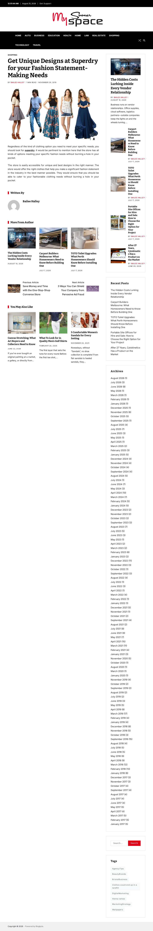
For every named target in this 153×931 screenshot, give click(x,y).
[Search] (144, 40)
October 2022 (118, 569)
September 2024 (120, 471)
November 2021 (119, 611)
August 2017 (117, 794)
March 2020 (117, 671)
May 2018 (116, 756)
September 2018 (119, 739)
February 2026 (118, 399)
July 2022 (116, 582)
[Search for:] (118, 844)
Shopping (114, 35)
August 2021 (117, 624)
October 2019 (118, 684)
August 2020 (117, 667)
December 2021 (119, 607)
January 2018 (118, 773)
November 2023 (119, 514)
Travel (37, 45)
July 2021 (116, 628)
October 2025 (118, 416)
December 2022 (119, 560)
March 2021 (117, 645)
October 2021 (118, 616)
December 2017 (119, 777)
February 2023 (118, 552)
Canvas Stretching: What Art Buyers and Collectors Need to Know (22, 341)
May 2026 (116, 390)
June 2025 (116, 433)
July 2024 (116, 480)
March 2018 (117, 764)
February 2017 (118, 819)
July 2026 (116, 382)
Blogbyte (39, 926)
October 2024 (118, 467)
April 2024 (116, 492)
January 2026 (118, 403)
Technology (22, 45)
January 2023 (118, 556)
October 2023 (118, 518)
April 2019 (116, 709)
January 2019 (118, 722)
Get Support (45, 3)
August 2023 (117, 526)
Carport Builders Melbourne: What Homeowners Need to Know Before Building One (51, 259)
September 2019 (119, 688)
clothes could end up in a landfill (124, 886)
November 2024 (119, 463)
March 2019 (117, 713)
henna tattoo (118, 899)
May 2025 (116, 437)
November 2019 (119, 679)
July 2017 (116, 798)
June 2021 (116, 633)
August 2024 (117, 475)
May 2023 (116, 539)
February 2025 (118, 450)
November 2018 (119, 730)
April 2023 (116, 543)
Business (39, 35)
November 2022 (119, 565)
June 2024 (116, 484)
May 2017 (116, 807)
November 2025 (119, 412)
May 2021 (116, 637)
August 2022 (117, 577)
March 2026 (117, 395)
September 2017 (119, 790)
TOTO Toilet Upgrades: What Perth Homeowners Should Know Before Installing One (84, 259)
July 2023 (116, 531)
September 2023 (119, 522)
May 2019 (116, 705)
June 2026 (116, 386)
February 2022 (118, 599)
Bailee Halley (18, 82)
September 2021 (119, 620)
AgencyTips (118, 869)
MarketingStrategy (121, 904)
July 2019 (116, 696)
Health (67, 35)
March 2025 (117, 446)
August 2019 (117, 692)
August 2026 (117, 378)
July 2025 (116, 429)
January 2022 (118, 603)
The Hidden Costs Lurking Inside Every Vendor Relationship (20, 256)
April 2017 (116, 811)
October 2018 (118, 735)
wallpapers (117, 909)
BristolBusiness (119, 879)
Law (86, 35)
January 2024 (118, 505)
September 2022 (119, 573)
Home (18, 35)
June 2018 (116, 752)
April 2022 (116, 590)
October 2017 (118, 786)
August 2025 (117, 424)
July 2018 (116, 747)
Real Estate (98, 35)
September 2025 (119, 420)
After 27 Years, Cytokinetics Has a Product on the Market (134, 252)
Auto (28, 35)
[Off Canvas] (9, 40)
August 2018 (117, 743)
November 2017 (119, 781)
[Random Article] (139, 40)
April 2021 (116, 641)
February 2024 (118, 501)
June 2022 (116, 586)
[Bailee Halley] (14, 206)
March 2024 (117, 497)
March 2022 (117, 594)
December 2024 (119, 458)
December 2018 (119, 726)
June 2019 (116, 701)
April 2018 (116, 760)
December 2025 (119, 407)
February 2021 (118, 650)
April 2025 (116, 441)
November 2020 (119, 658)
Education (54, 35)
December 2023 (119, 509)
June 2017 (116, 802)
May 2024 (116, 488)
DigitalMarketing (120, 893)
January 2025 (118, 454)
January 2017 (118, 824)
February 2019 (118, 718)
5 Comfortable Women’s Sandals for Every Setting (84, 335)
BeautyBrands (119, 874)
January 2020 (118, 675)
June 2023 (116, 535)
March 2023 (117, 548)
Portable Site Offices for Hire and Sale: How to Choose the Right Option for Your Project (134, 219)
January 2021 (118, 654)
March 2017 (117, 815)
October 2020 (118, 662)
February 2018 (118, 769)
